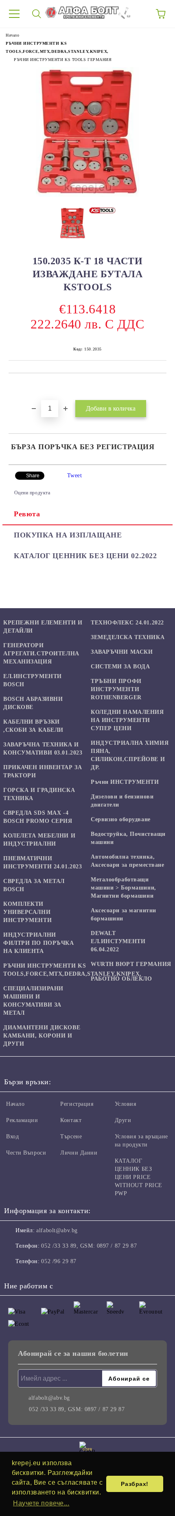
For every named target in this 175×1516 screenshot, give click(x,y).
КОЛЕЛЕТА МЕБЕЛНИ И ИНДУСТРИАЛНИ (39, 840)
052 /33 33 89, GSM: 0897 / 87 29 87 (89, 1246)
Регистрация (76, 1104)
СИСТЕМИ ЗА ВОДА (120, 666)
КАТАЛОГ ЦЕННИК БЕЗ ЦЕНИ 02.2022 (85, 556)
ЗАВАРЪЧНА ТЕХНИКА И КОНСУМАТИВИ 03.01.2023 (42, 749)
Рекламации (22, 1120)
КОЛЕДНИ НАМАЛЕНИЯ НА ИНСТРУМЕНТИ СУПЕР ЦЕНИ (127, 720)
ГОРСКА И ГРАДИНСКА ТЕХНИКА (39, 794)
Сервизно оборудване (121, 819)
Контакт (70, 1120)
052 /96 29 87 (58, 1261)
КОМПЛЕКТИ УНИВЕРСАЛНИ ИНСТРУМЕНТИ (27, 912)
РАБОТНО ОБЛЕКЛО (121, 979)
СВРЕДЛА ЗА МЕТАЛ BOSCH (34, 885)
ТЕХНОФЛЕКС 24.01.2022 (127, 623)
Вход (12, 1136)
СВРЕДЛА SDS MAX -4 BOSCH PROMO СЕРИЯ (37, 817)
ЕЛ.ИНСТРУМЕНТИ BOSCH (32, 680)
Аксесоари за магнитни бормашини (123, 914)
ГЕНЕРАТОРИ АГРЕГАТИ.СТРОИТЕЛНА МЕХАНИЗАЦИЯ (41, 653)
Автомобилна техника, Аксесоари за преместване (127, 861)
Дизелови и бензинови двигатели (122, 801)
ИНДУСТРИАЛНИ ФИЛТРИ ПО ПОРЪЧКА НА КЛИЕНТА (38, 943)
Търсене (71, 1136)
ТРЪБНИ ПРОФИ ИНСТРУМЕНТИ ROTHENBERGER (116, 689)
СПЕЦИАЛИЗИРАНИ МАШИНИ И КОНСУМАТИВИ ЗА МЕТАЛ (33, 1000)
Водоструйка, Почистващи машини (128, 838)
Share (32, 476)
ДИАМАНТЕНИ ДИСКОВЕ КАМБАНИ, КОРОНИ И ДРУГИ (41, 1035)
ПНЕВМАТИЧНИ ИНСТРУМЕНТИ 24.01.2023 (42, 862)
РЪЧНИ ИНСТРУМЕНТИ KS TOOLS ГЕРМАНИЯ (63, 59)
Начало (12, 35)
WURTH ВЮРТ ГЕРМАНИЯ (131, 964)
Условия (125, 1104)
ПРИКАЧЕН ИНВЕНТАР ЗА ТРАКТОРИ (42, 771)
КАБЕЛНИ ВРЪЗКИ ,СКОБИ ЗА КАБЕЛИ (33, 726)
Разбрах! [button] (134, 1484)
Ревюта (27, 514)
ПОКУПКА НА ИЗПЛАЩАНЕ (68, 535)
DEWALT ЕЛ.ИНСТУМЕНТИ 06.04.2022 (118, 941)
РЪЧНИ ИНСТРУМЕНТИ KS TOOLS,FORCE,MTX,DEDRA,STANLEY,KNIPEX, (72, 970)
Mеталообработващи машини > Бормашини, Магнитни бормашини (123, 888)
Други (123, 1120)
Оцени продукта (32, 493)
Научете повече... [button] (41, 1503)
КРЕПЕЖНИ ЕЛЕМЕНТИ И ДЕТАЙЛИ (43, 627)
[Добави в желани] (160, 387)
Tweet (74, 475)
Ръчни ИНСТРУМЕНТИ (125, 782)
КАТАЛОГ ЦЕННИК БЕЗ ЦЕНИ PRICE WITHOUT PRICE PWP (138, 1177)
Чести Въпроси (26, 1153)
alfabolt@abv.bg (56, 1230)
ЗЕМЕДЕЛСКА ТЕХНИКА (127, 637)
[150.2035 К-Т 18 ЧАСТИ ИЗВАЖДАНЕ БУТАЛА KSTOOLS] (87, 195)
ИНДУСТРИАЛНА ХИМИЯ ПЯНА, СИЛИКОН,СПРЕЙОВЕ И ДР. (129, 755)
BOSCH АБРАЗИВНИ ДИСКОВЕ (33, 703)
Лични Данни (78, 1153)
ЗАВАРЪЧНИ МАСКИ (122, 652)
